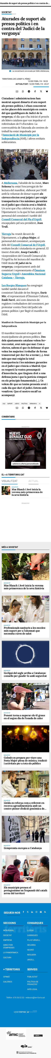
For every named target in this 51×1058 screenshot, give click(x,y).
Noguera (31, 955)
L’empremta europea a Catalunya (23, 848)
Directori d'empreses (8, 946)
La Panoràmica (10, 952)
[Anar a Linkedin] (32, 912)
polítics (24, 403)
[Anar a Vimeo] (41, 912)
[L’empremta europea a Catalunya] (25, 829)
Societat (7, 12)
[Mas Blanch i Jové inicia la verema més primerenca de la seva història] (6, 490)
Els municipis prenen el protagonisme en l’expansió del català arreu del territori (25, 890)
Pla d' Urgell (33, 940)
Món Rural (8, 930)
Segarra (31, 945)
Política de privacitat (32, 983)
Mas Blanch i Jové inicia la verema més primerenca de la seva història (27, 492)
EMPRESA (7, 940)
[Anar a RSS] (45, 912)
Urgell (30, 960)
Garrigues (32, 935)
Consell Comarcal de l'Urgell (28, 244)
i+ (39, 403)
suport (10, 403)
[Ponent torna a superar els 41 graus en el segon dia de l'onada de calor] (25, 696)
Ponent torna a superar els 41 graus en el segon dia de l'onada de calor (24, 717)
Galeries (7, 982)
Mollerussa (10, 183)
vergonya (33, 403)
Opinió (6, 977)
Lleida (30, 930)
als (4, 403)
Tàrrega (6, 233)
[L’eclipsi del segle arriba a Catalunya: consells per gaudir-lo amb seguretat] (25, 654)
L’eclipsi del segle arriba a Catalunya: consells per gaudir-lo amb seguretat (25, 674)
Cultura (7, 957)
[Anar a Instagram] (36, 912)
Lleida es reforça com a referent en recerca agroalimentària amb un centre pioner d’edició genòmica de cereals (24, 807)
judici (17, 403)
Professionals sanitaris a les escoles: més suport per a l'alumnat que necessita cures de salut (25, 630)
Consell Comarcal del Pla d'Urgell (21, 219)
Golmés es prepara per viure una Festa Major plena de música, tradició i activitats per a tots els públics (25, 760)
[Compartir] (23, 91)
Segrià (30, 950)
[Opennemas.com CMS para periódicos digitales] (25, 1012)
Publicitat (32, 977)
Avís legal (32, 989)
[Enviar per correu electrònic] (17, 91)
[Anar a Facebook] (23, 912)
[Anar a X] (28, 912)
